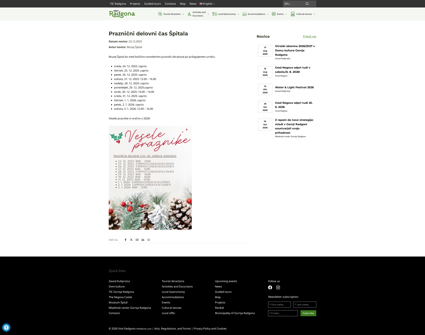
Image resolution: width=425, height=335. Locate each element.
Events (166, 302)
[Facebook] (272, 287)
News (193, 3)
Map (183, 3)
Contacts (170, 3)
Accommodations (173, 297)
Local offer (168, 313)
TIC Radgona (118, 3)
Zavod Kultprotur (119, 281)
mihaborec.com (144, 328)
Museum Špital (118, 302)
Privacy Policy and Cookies (210, 328)
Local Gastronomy (173, 292)
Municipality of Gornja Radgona (235, 313)
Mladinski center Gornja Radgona (130, 308)
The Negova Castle (120, 297)
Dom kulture (117, 286)
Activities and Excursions (177, 286)
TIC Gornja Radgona (121, 292)
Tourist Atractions (173, 281)
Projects (135, 3)
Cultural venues (171, 308)
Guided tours (152, 3)
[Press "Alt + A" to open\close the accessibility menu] (6, 327)
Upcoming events (226, 281)
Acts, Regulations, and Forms (172, 328)
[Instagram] (280, 287)
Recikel (219, 308)
